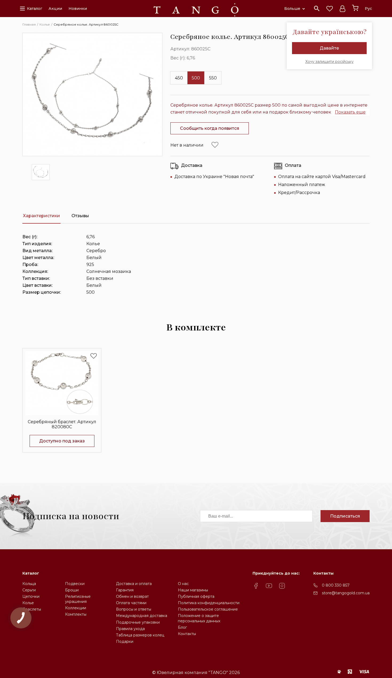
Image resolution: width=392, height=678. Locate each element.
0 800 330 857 (336, 585)
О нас (183, 583)
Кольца (29, 583)
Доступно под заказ (62, 440)
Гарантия (125, 590)
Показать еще (350, 112)
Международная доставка (141, 615)
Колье (28, 602)
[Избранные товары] (329, 8)
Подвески (75, 583)
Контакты (187, 633)
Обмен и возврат (132, 596)
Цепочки (30, 596)
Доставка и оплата (134, 583)
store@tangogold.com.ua (346, 593)
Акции (55, 8)
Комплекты (75, 614)
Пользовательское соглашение (208, 609)
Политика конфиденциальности (208, 602)
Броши (72, 590)
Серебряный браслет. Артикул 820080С (62, 424)
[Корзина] (355, 8)
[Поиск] (316, 8)
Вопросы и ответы (133, 609)
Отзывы (80, 215)
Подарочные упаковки (138, 622)
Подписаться (345, 516)
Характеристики (41, 215)
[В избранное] (214, 145)
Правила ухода (130, 628)
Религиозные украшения (78, 599)
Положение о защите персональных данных (199, 618)
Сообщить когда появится (209, 128)
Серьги (29, 590)
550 (213, 77)
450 (179, 77)
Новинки (78, 8)
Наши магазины (193, 590)
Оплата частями (131, 602)
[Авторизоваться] (342, 8)
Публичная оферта (196, 596)
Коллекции (75, 608)
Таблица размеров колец (140, 635)
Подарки (124, 641)
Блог (182, 627)
